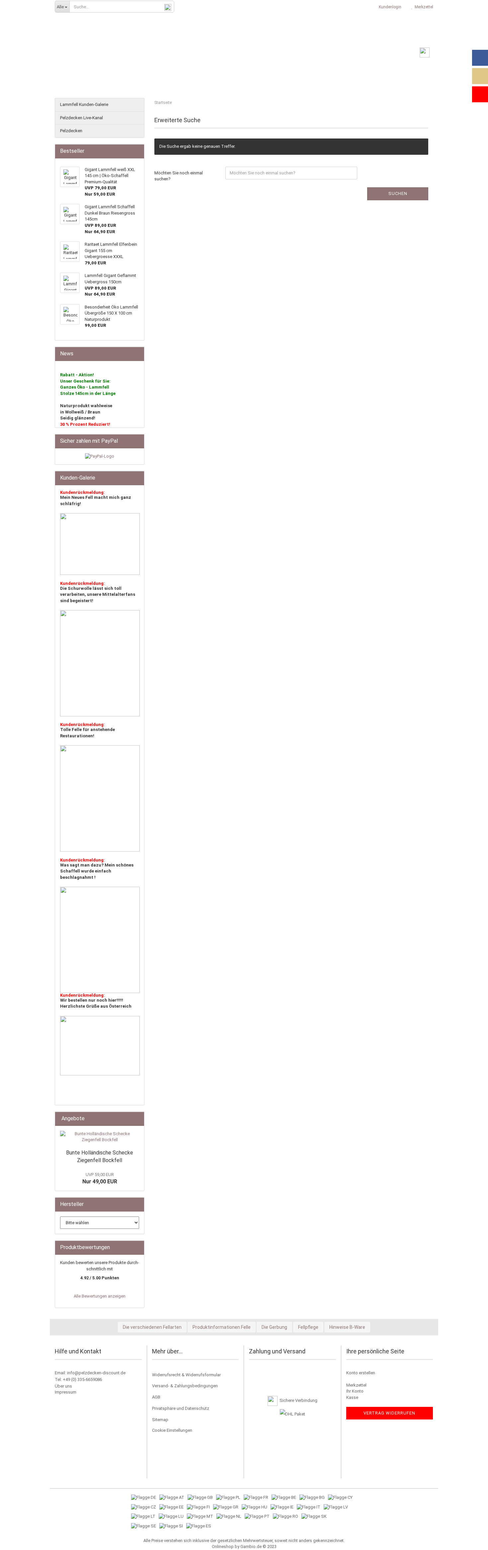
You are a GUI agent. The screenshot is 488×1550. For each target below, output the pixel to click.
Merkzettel (423, 7)
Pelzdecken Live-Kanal (81, 117)
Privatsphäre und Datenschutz (180, 1408)
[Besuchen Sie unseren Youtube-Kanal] (480, 94)
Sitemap (160, 1419)
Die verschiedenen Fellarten (152, 1327)
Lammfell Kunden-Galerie (84, 104)
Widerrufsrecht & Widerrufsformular (186, 1374)
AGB (156, 1397)
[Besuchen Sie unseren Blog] (480, 76)
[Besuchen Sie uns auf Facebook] (480, 58)
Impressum (65, 1392)
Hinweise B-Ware (347, 1327)
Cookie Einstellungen (172, 1430)
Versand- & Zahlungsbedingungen (185, 1385)
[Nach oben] (470, 1540)
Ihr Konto (355, 1391)
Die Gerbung (274, 1327)
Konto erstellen (360, 1372)
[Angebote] (137, 1119)
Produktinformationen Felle (222, 1327)
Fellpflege (308, 1327)
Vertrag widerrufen (389, 1413)
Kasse (352, 1397)
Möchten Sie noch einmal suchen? (178, 176)
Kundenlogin (389, 7)
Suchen (397, 193)
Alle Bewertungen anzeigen (99, 1296)
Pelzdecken (71, 130)
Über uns (63, 1386)
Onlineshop (223, 1546)
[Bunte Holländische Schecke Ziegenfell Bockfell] (99, 1137)
